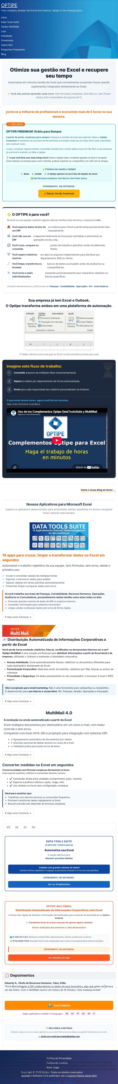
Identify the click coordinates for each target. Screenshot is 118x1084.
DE (16, 827)
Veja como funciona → (18, 617)
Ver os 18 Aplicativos (59, 884)
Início (4, 17)
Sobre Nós (7, 45)
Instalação (6, 35)
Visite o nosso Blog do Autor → (98, 489)
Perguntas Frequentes (13, 49)
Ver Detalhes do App (59, 957)
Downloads (7, 40)
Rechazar (25, 1077)
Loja (3, 31)
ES (25, 827)
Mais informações (51, 1082)
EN (33, 827)
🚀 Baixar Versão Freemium (59, 193)
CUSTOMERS (59, 1005)
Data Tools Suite (10, 22)
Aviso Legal (69, 1082)
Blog (3, 54)
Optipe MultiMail (10, 26)
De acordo (8, 1077)
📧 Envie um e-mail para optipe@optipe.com (59, 1036)
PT (8, 827)
